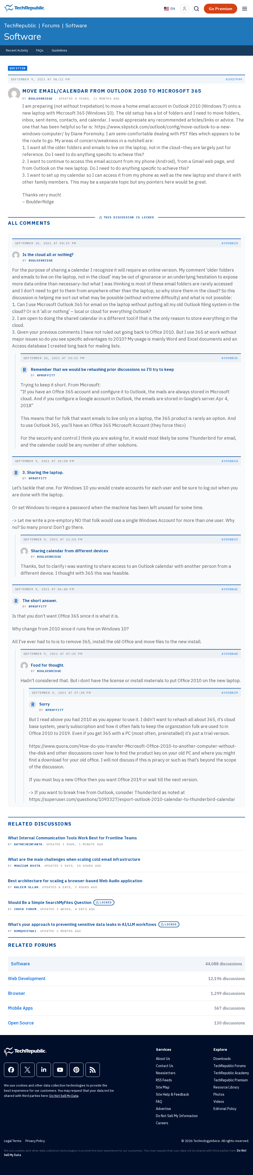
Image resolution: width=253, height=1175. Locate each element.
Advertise (163, 1108)
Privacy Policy (35, 1141)
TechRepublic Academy (231, 1073)
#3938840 (230, 654)
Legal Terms (12, 1141)
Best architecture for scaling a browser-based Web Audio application (75, 880)
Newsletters (165, 1073)
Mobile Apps (20, 1008)
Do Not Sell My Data (63, 1096)
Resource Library (226, 1087)
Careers (162, 1123)
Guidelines (59, 50)
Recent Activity (17, 50)
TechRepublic (20, 25)
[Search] (196, 8)
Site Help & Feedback (172, 1094)
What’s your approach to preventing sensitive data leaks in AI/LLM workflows (82, 924)
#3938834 (230, 461)
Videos (218, 1101)
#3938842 (230, 589)
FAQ (159, 1101)
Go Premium (220, 8)
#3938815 (230, 358)
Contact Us (164, 1066)
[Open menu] (244, 8)
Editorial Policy (224, 1108)
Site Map (162, 1087)
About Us (163, 1058)
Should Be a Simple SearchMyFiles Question (49, 902)
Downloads (222, 1058)
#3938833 (230, 539)
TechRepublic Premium (230, 1080)
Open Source (21, 1023)
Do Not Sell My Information (177, 1116)
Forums (51, 25)
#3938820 (230, 243)
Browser (16, 993)
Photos (218, 1094)
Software (76, 25)
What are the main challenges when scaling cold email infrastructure (74, 859)
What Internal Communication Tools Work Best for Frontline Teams (72, 837)
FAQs (39, 50)
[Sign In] (184, 8)
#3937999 (234, 79)
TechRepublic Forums (229, 1066)
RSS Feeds (164, 1080)
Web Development (26, 978)
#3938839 (230, 692)
